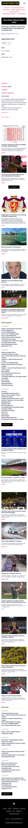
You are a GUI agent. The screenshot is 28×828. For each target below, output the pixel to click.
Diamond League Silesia (8, 764)
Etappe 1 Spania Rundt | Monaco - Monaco (13, 780)
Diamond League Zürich (17, 7)
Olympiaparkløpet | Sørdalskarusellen (12, 407)
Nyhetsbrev (19, 811)
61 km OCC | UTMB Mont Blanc (10, 362)
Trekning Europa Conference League (12, 341)
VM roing (4, 391)
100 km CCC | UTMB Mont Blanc (10, 334)
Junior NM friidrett (14, 11)
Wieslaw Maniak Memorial (9, 417)
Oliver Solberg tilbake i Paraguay (11, 722)
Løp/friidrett (4, 317)
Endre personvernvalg (14, 813)
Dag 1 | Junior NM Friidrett (8, 335)
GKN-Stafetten (5, 381)
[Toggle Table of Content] (8, 43)
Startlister (4, 83)
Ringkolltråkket (5, 402)
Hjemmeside (4, 112)
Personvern (22, 808)
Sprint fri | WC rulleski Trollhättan (11, 337)
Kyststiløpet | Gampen (8, 410)
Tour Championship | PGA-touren (11, 373)
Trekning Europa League (8, 339)
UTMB (12, 9)
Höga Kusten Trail (6, 346)
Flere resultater (5, 117)
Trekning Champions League (9, 354)
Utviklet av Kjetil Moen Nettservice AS (14, 822)
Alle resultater (21, 13)
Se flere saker (5, 794)
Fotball (3, 152)
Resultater (16, 33)
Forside (4, 808)
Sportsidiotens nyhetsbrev (9, 13)
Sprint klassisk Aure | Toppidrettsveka (12, 778)
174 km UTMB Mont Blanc (8, 332)
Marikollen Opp (5, 403)
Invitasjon (4, 90)
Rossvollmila (5, 380)
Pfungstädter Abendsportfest (10, 393)
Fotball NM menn (6, 785)
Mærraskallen (5, 371)
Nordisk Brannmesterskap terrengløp (12, 419)
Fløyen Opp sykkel (6, 375)
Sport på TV (7, 7)
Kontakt (9, 808)
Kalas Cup (4, 412)
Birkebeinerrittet (20, 9)
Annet (3, 225)
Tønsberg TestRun (6, 409)
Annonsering (16, 808)
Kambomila (4, 414)
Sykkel (3, 182)
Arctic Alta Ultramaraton (8, 342)
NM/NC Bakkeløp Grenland (9, 344)
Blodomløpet (5, 415)
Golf (2, 609)
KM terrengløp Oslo (7, 405)
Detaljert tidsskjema (7, 93)
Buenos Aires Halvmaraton (9, 763)
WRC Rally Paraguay (7, 385)
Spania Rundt (6, 9)
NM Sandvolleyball (6, 383)
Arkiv (14, 811)
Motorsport (4, 546)
